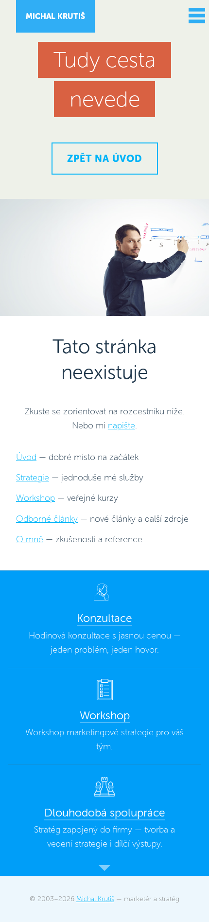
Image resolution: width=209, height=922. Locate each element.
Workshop (35, 498)
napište (121, 425)
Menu (195, 15)
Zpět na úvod (104, 158)
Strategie (32, 477)
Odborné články (47, 519)
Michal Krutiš (55, 16)
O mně (29, 539)
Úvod (26, 457)
